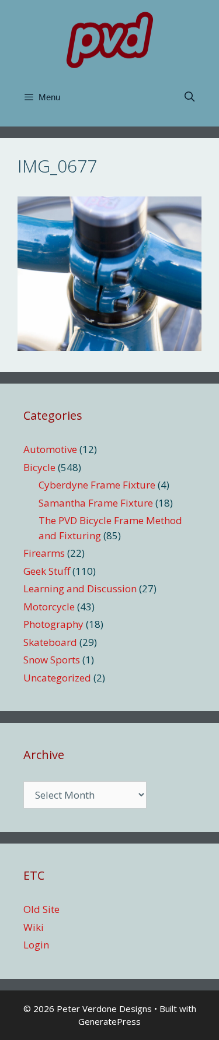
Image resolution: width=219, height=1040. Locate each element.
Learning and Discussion (80, 588)
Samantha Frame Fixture (96, 503)
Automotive (50, 449)
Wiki (33, 927)
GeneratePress (109, 1021)
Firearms (44, 553)
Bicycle (39, 467)
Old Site (41, 909)
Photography (53, 624)
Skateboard (50, 642)
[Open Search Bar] (189, 97)
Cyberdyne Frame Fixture (97, 484)
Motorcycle (49, 606)
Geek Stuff (46, 571)
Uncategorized (57, 677)
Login (36, 944)
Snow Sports (51, 659)
